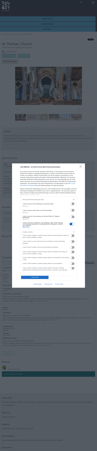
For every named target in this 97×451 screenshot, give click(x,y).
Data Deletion (38, 284)
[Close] (81, 167)
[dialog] (48, 225)
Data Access (48, 284)
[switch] (72, 203)
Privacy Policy (59, 284)
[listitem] (48, 200)
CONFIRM (34, 277)
